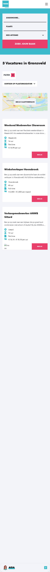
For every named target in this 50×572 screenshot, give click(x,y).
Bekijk (39, 155)
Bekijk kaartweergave (25, 102)
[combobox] (25, 26)
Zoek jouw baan (25, 43)
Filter (8, 75)
